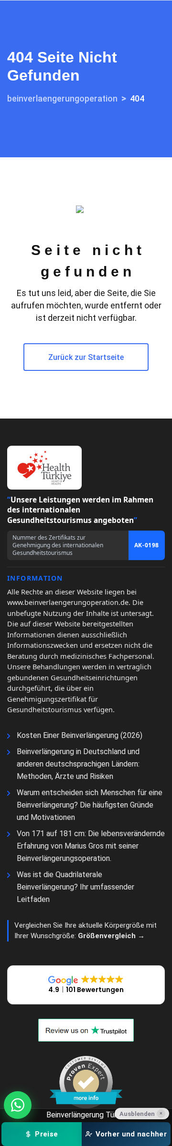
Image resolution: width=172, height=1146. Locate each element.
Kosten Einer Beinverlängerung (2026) (79, 735)
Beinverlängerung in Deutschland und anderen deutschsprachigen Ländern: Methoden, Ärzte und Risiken (78, 764)
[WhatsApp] (18, 1105)
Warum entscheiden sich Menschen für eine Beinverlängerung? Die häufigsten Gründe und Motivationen (89, 805)
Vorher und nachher (131, 1134)
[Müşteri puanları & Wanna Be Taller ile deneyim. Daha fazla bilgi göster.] (86, 1082)
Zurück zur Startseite (86, 357)
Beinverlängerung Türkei (86, 1114)
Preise (46, 1134)
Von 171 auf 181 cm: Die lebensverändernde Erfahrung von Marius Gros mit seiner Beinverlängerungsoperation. (91, 846)
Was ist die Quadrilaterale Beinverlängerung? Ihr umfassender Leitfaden (75, 887)
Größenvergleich (108, 935)
